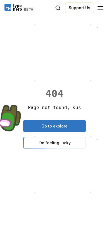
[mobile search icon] (58, 8)
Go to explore (54, 126)
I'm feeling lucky (55, 142)
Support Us (79, 7)
